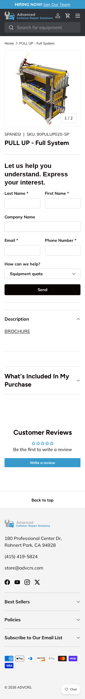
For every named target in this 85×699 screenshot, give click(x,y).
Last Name (15, 193)
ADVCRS (24, 687)
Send (42, 289)
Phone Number (59, 240)
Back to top (42, 499)
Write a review (42, 462)
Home (9, 43)
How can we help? (22, 263)
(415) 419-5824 (21, 556)
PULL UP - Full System (36, 43)
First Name (55, 193)
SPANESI (13, 134)
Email (10, 240)
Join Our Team (56, 4)
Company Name (20, 216)
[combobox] (42, 27)
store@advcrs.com (24, 568)
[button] (68, 16)
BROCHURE (17, 331)
